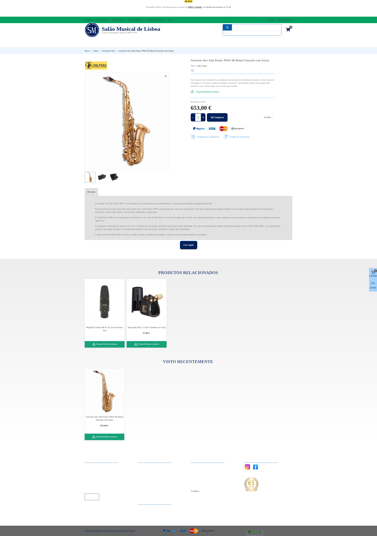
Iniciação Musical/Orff (107, 44)
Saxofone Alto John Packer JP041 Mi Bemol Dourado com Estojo (104, 418)
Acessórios (94, 39)
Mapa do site (200, 469)
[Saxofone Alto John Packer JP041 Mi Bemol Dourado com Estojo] (104, 391)
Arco (195, 39)
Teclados (264, 44)
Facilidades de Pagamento (100, 485)
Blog (196, 485)
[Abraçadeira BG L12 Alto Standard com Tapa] (147, 301)
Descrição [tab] (91, 192)
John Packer (202, 66)
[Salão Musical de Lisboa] (92, 30)
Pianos (196, 44)
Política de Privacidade (98, 473)
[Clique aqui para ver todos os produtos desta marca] (96, 65)
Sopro (229, 44)
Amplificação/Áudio (162, 39)
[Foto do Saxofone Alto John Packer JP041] (166, 76)
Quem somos (200, 473)
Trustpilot (195, 491)
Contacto (198, 465)
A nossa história (201, 477)
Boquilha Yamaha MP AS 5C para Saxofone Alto (104, 329)
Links (90, 469)
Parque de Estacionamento (100, 481)
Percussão (159, 44)
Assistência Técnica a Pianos (101, 489)
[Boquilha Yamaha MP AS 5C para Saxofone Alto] (105, 301)
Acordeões (124, 39)
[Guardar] (193, 70)
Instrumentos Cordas (230, 39)
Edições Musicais (275, 39)
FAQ (90, 465)
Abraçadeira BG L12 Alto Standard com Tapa (147, 327)
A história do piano (202, 481)
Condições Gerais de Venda (100, 477)
